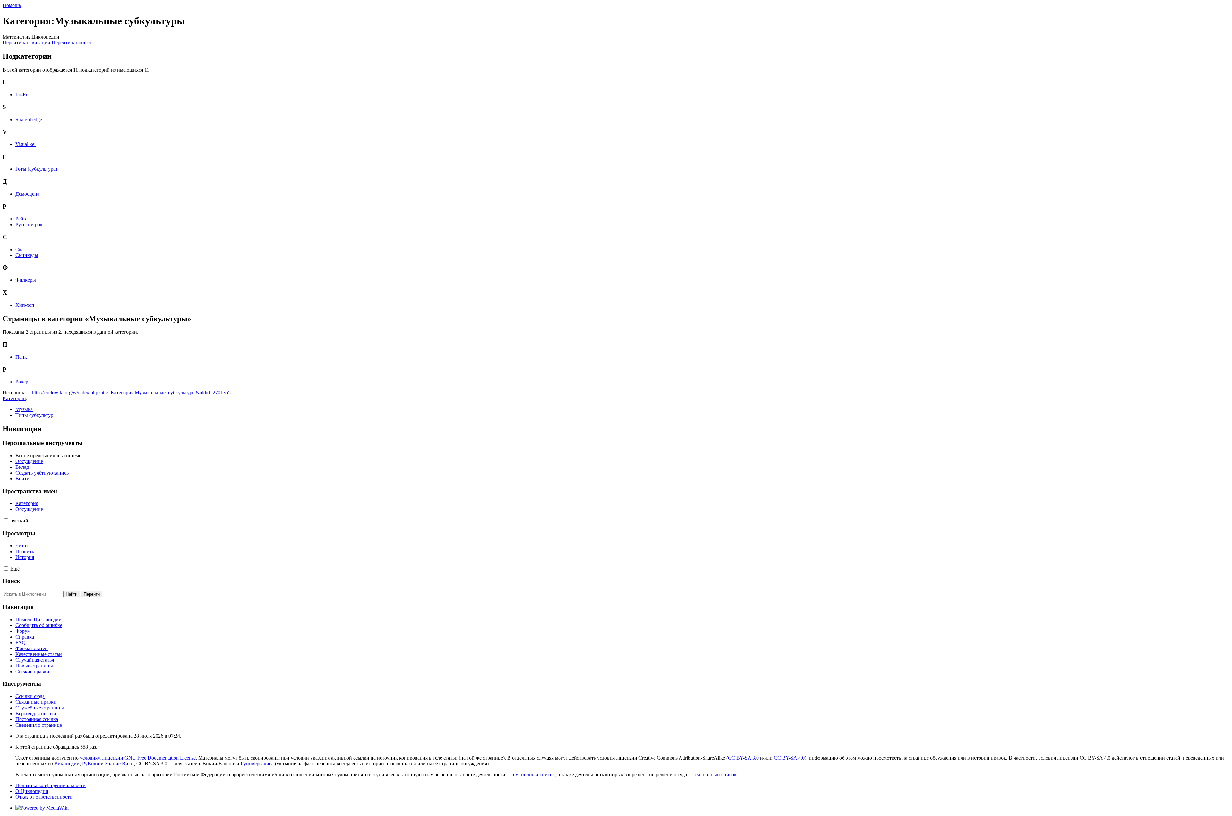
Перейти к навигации (26, 42)
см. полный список (534, 774)
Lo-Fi (21, 94)
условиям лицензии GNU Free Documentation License (138, 757)
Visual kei (25, 144)
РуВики (90, 763)
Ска (19, 249)
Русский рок (29, 224)
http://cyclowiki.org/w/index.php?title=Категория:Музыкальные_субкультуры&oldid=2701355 (131, 392)
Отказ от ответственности (44, 797)
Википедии (67, 763)
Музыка (24, 409)
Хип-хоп (24, 305)
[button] (6, 520)
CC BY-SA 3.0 (743, 757)
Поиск (11, 581)
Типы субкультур (34, 415)
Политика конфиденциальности (50, 785)
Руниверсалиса (257, 763)
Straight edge (28, 119)
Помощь (12, 5)
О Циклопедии (31, 791)
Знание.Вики (119, 763)
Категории (14, 398)
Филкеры (25, 280)
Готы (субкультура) (36, 169)
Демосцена (27, 194)
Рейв (20, 218)
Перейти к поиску (71, 42)
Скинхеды (26, 255)
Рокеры (23, 381)
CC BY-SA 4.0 (789, 757)
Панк (21, 357)
